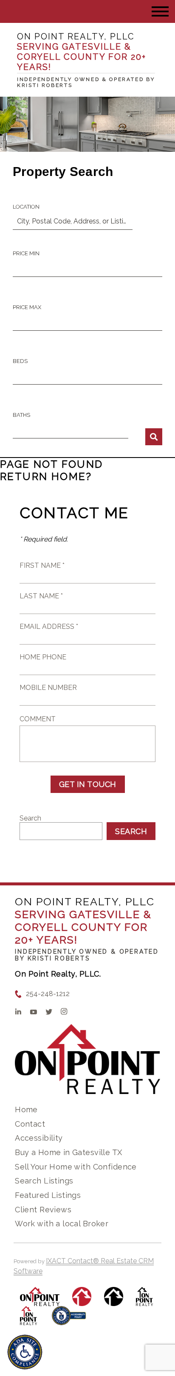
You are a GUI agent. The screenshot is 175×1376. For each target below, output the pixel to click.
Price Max (27, 307)
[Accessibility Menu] (25, 1352)
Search (30, 818)
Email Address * (49, 626)
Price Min (26, 253)
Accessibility (38, 1137)
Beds (20, 361)
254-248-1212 (48, 994)
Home (26, 1109)
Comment (38, 719)
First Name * (42, 565)
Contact (30, 1123)
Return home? (46, 476)
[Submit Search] (153, 436)
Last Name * (41, 596)
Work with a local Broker (61, 1223)
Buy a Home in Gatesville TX (68, 1152)
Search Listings (44, 1180)
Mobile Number (48, 688)
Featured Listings (48, 1195)
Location (26, 207)
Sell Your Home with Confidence (76, 1166)
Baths (21, 415)
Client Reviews (43, 1209)
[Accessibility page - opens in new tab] (69, 1320)
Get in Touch (87, 784)
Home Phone (43, 657)
